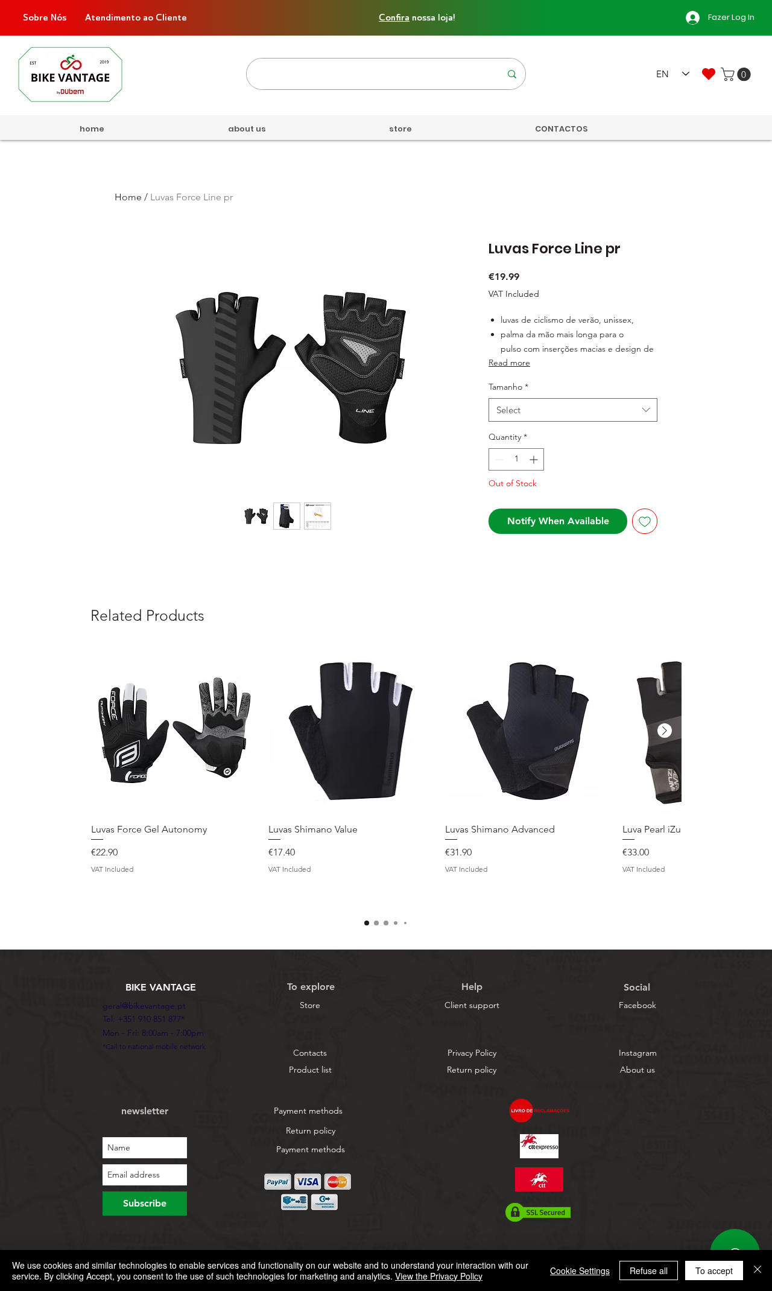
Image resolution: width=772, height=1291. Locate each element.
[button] (737, 74)
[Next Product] (664, 730)
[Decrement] (497, 459)
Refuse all (649, 1270)
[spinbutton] (516, 459)
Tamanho (508, 386)
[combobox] (573, 410)
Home (128, 197)
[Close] (757, 1270)
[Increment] (534, 459)
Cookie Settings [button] (580, 1270)
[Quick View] (173, 731)
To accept (714, 1270)
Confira (367, 17)
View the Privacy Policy (438, 1276)
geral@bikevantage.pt (144, 1005)
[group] (386, 777)
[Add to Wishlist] (644, 521)
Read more (509, 362)
